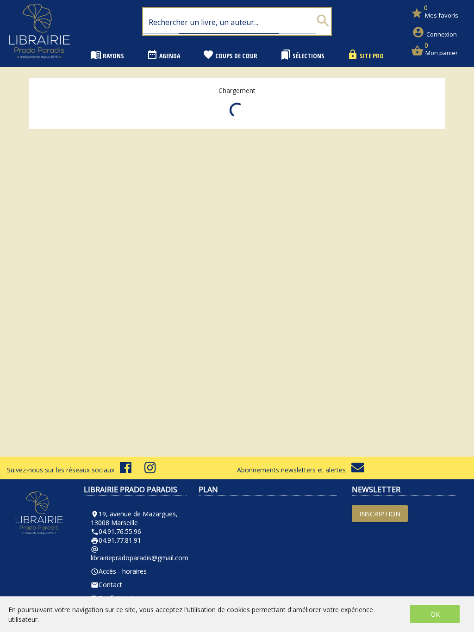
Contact (106, 584)
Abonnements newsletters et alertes (294, 469)
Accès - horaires (119, 571)
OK (435, 614)
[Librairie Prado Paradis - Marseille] (39, 62)
